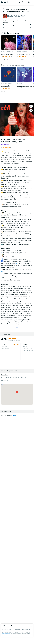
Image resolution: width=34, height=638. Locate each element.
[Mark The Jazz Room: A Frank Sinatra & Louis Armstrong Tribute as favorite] (30, 69)
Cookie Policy (9, 635)
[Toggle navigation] (32, 2)
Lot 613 (4, 375)
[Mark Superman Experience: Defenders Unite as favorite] (14, 69)
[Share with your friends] (31, 106)
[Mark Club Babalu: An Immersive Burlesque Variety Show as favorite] (31, 110)
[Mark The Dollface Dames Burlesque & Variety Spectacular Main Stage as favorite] (14, 37)
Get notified (17, 26)
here (17, 263)
